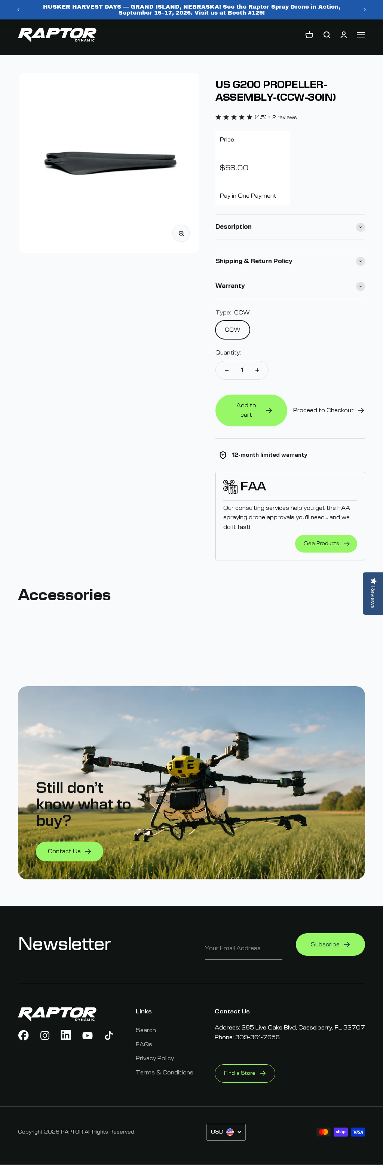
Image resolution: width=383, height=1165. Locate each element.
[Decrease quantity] (227, 370)
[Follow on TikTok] (108, 1035)
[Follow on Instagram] (44, 1035)
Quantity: (228, 353)
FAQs (144, 1044)
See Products (321, 543)
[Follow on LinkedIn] (66, 1035)
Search (146, 1030)
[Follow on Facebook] (23, 1035)
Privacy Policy (155, 1058)
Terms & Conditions (164, 1073)
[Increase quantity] (257, 370)
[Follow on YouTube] (87, 1035)
